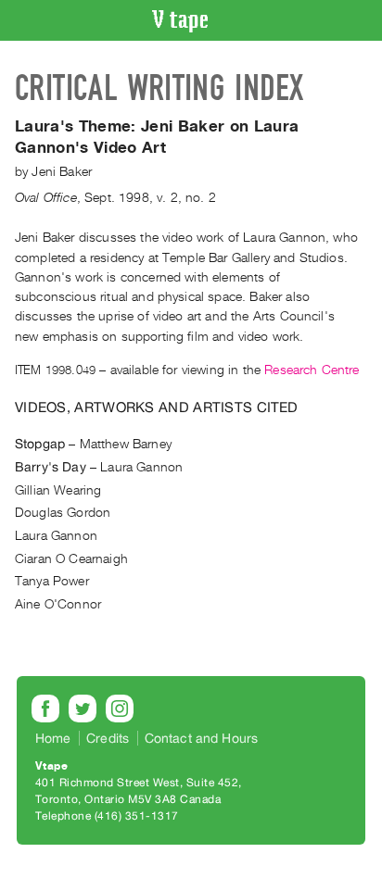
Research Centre (311, 370)
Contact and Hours (202, 738)
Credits (107, 738)
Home (53, 738)
